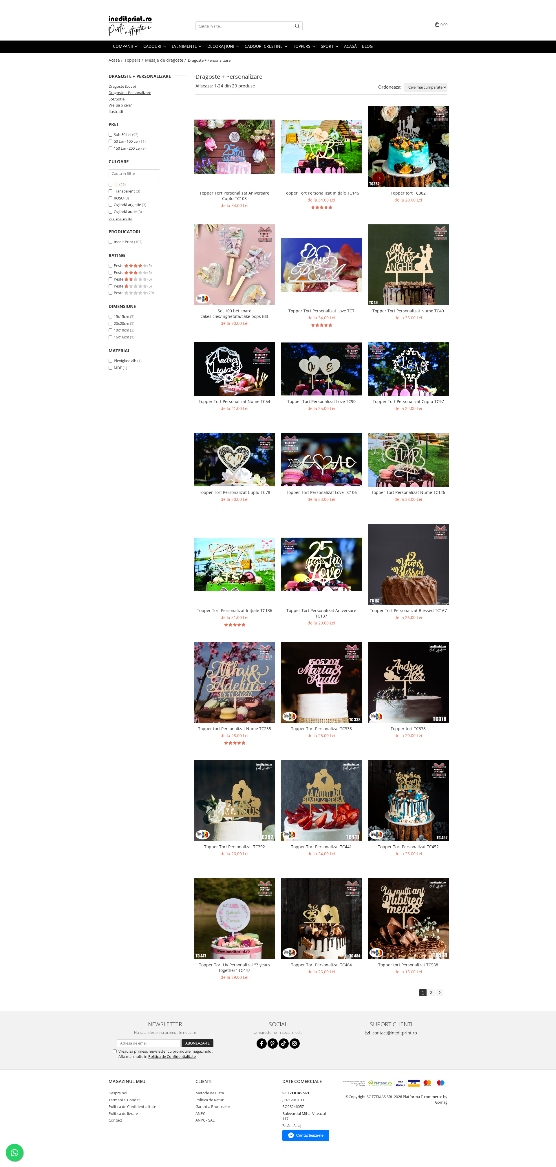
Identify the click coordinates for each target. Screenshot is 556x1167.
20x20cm (121, 323)
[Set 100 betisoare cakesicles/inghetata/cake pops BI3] (234, 264)
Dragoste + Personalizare (130, 92)
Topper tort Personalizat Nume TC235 (234, 728)
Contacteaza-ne (309, 1135)
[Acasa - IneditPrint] (138, 26)
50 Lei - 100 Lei (126, 141)
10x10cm (121, 330)
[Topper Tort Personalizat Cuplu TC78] (234, 459)
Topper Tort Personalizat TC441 (321, 846)
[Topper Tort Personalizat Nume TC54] (234, 368)
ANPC (200, 1113)
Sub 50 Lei (122, 134)
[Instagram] (295, 1043)
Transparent (125, 191)
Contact (115, 1120)
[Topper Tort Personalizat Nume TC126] (408, 460)
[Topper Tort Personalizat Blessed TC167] (408, 564)
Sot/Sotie (117, 99)
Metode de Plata (209, 1092)
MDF (118, 367)
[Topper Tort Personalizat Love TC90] (321, 369)
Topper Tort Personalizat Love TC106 (321, 492)
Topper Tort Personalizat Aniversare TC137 (321, 613)
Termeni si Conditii (124, 1099)
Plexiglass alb (125, 360)
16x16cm (121, 337)
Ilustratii (116, 111)
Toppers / (134, 60)
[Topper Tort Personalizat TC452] (408, 800)
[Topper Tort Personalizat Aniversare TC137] (321, 564)
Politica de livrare (123, 1113)
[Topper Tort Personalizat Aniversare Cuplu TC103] (234, 147)
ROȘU (119, 198)
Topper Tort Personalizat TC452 (408, 846)
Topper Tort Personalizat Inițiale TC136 (234, 610)
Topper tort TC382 (408, 193)
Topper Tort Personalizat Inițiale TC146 (321, 193)
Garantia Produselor (212, 1106)
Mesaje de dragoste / (166, 60)
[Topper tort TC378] (408, 682)
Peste (119, 265)
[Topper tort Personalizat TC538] (408, 918)
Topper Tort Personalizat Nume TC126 (408, 492)
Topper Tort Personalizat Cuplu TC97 (408, 401)
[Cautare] (297, 26)
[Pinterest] (273, 1043)
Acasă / (116, 60)
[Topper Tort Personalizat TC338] (321, 682)
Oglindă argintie (128, 204)
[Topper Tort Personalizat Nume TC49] (408, 264)
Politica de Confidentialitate (172, 1056)
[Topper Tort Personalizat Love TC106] (321, 459)
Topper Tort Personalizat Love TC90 (321, 401)
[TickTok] (284, 1043)
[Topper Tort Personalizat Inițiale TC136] (234, 564)
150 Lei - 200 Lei (127, 148)
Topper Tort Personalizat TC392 (234, 846)
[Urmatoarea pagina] (439, 992)
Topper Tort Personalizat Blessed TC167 (408, 610)
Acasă (350, 46)
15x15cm (121, 316)
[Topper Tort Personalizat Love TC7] (321, 265)
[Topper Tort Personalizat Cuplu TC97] (408, 368)
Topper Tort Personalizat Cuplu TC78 (234, 492)
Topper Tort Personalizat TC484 (321, 965)
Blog (367, 46)
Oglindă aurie (126, 211)
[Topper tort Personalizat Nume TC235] (234, 682)
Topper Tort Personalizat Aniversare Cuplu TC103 (234, 195)
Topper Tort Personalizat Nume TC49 (408, 311)
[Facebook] (262, 1043)
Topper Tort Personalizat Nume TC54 (234, 401)
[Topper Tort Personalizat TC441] (321, 800)
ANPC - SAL (205, 1120)
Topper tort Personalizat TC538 (408, 965)
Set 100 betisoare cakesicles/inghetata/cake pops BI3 (234, 313)
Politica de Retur (209, 1099)
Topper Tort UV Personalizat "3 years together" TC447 (234, 967)
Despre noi (118, 1092)
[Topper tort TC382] (408, 146)
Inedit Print (123, 241)
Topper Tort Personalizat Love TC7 (321, 311)
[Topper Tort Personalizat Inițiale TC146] (321, 146)
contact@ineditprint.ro (394, 1033)
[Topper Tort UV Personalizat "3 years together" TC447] (234, 918)
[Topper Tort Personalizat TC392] (234, 800)
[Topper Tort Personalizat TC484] (321, 918)
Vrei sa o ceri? (120, 105)
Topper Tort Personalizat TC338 (321, 728)
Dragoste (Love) (122, 86)
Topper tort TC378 (408, 728)
